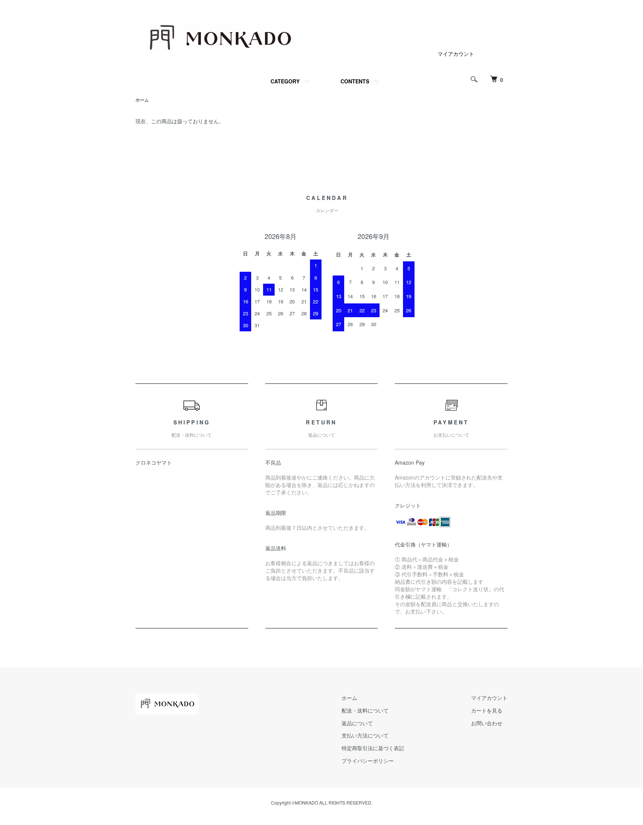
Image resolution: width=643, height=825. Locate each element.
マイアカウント (456, 53)
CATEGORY (285, 81)
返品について (357, 723)
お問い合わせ (486, 723)
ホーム (142, 99)
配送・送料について (365, 710)
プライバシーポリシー (368, 760)
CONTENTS (354, 81)
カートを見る (486, 710)
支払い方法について (365, 735)
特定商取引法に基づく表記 (373, 748)
